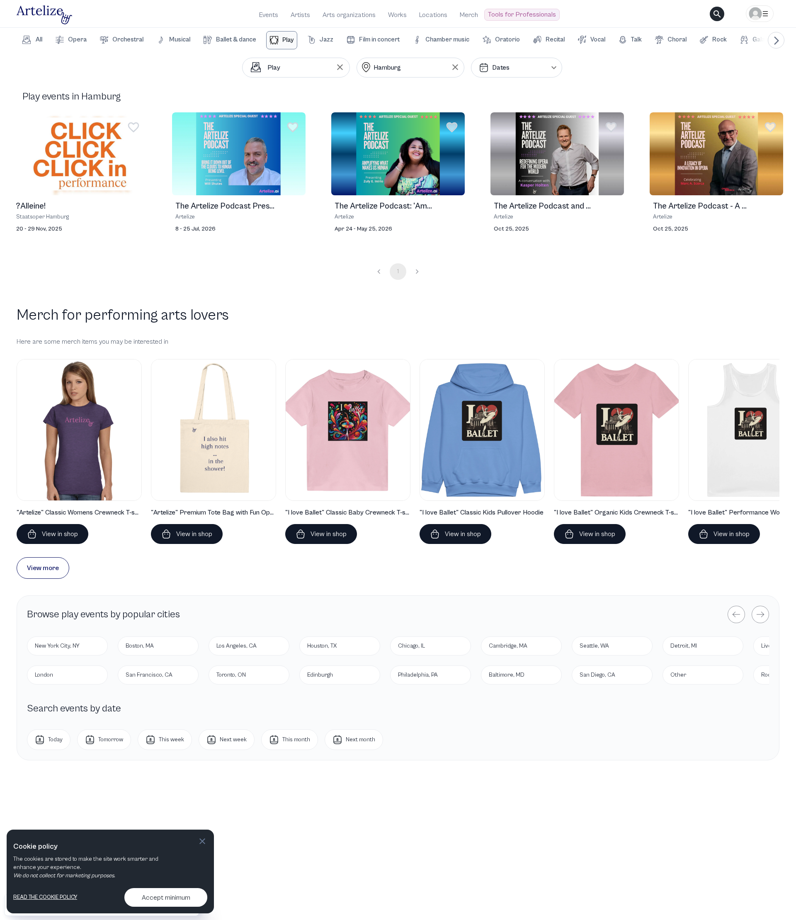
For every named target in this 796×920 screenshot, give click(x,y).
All (39, 39)
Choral (677, 39)
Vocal (597, 39)
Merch (469, 15)
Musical (179, 39)
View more (43, 568)
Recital (555, 39)
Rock (719, 39)
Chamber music (447, 39)
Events (268, 15)
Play (288, 40)
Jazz (326, 39)
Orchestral (127, 39)
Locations (433, 15)
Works (397, 15)
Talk (636, 39)
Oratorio (507, 39)
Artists (300, 15)
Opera (77, 39)
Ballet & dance (236, 39)
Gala (758, 39)
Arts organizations (349, 15)
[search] (717, 14)
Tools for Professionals (522, 14)
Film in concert (379, 39)
